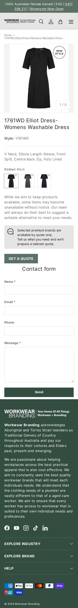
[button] (60, 22)
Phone (9, 322)
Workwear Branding (27, 603)
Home (8, 35)
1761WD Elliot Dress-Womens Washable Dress (33, 38)
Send (39, 392)
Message (11, 343)
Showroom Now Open (46, 9)
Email (8, 302)
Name (8, 281)
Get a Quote (21, 258)
